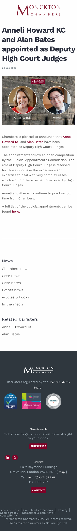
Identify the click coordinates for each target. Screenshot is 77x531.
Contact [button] (38, 490)
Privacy (63, 510)
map (62, 471)
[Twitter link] (15, 457)
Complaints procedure (38, 510)
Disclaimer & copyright (37, 512)
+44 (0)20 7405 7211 (41, 477)
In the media (12, 304)
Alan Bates (35, 142)
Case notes (11, 283)
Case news (11, 276)
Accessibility (8, 515)
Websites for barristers (25, 523)
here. (16, 211)
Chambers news (15, 269)
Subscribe (38, 446)
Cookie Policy (9, 512)
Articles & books (15, 297)
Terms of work (9, 510)
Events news (12, 290)
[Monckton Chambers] (38, 10)
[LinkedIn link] (7, 457)
